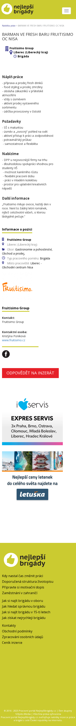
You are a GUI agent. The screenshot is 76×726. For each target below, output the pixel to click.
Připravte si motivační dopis (23, 587)
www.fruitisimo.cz (13, 340)
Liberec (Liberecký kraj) (31, 52)
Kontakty (9, 625)
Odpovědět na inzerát (30, 373)
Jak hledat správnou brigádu (23, 606)
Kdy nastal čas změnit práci (22, 576)
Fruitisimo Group (22, 48)
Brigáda (23, 56)
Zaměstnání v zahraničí (19, 593)
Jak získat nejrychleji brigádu (23, 618)
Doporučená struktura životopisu (27, 581)
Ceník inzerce (12, 642)
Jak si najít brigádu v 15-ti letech (26, 612)
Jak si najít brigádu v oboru (22, 600)
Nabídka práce (8, 25)
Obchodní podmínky (17, 631)
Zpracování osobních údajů (22, 637)
